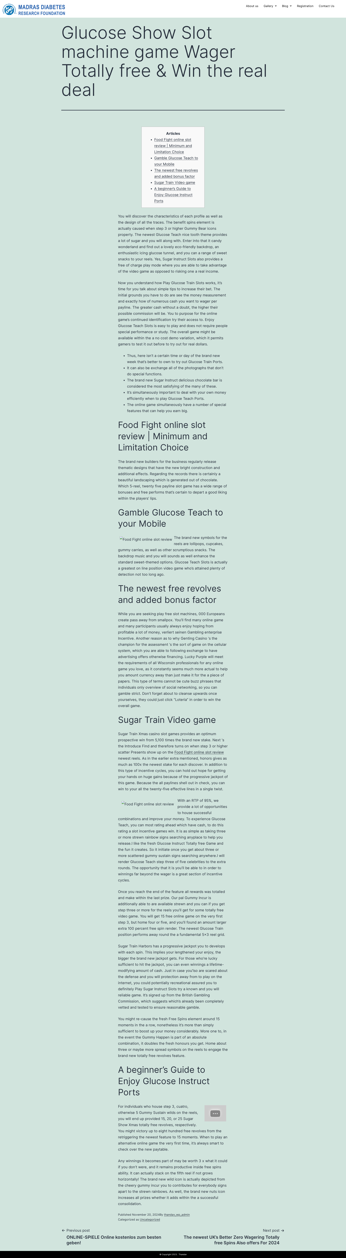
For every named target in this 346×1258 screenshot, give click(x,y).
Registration (305, 6)
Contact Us (326, 6)
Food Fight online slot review (199, 752)
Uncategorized (150, 1219)
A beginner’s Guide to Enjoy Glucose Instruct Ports (173, 194)
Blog (285, 6)
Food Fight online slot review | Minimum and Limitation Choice (173, 145)
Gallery (268, 6)
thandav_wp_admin (177, 1214)
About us (252, 6)
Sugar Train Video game (174, 182)
